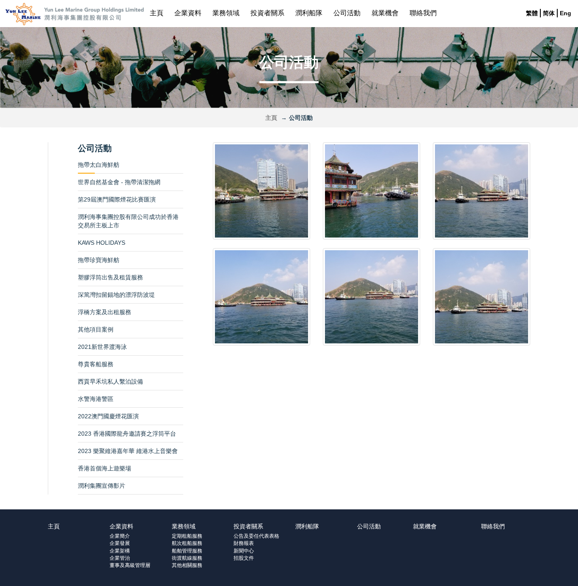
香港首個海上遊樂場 (104, 468)
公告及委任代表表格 (256, 536)
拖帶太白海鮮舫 (98, 164)
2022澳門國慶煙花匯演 (108, 416)
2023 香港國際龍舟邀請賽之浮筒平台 (127, 433)
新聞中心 (244, 551)
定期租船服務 (187, 536)
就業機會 (385, 13)
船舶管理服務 (187, 551)
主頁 (156, 13)
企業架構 (120, 551)
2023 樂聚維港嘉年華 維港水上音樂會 (128, 451)
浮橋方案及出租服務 (104, 312)
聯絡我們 (423, 13)
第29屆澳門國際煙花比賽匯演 (117, 199)
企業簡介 (120, 536)
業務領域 (225, 13)
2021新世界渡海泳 (102, 346)
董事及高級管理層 (130, 565)
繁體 (532, 13)
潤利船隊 (308, 13)
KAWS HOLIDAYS (101, 242)
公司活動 (347, 13)
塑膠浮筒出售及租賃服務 (110, 277)
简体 (549, 13)
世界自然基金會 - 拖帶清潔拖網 (119, 182)
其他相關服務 (187, 565)
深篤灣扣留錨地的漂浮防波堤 (116, 294)
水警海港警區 (95, 398)
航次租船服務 (187, 543)
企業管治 (120, 558)
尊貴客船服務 (95, 364)
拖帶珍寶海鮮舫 (98, 260)
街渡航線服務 (187, 558)
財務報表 (244, 543)
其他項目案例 (95, 329)
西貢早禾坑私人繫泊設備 (110, 381)
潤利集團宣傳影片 (101, 485)
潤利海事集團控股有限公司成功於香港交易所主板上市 (128, 221)
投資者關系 (267, 13)
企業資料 (187, 13)
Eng (565, 13)
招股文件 (244, 558)
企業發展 (120, 543)
